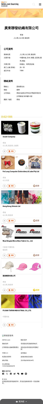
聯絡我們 (5, 343)
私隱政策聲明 (6, 357)
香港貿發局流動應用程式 (29, 343)
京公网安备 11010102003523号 (8, 365)
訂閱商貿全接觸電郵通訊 (10, 347)
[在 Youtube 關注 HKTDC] (22, 374)
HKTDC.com (6, 340)
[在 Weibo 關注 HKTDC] (15, 374)
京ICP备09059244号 (27, 360)
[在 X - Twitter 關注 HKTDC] (7, 374)
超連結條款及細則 (27, 357)
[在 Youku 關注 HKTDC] (26, 374)
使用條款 (24, 353)
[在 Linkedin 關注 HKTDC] (11, 374)
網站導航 (5, 360)
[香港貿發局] (21, 337)
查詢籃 (21, 401)
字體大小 (5, 353)
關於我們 (24, 340)
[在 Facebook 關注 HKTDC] (3, 374)
